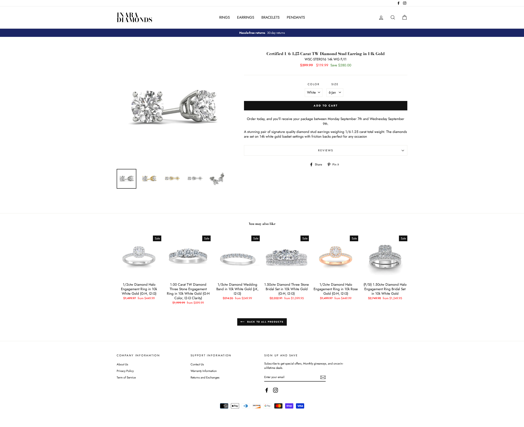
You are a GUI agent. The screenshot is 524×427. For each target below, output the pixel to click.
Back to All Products (264, 321)
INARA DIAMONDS (134, 17)
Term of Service (126, 377)
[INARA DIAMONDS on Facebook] (266, 390)
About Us (122, 364)
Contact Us (197, 364)
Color (314, 84)
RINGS (224, 17)
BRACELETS (270, 17)
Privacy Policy (125, 371)
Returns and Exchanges (205, 377)
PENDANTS (296, 17)
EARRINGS (245, 17)
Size (335, 84)
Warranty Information (204, 371)
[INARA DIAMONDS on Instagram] (275, 390)
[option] (262, 33)
